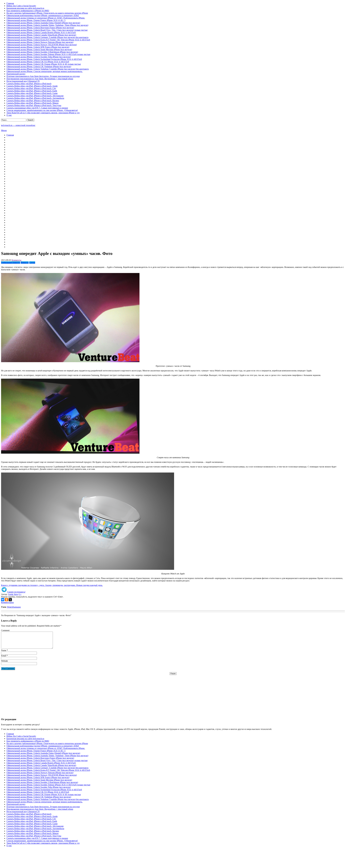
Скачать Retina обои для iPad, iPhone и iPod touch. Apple (32, 86)
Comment (5, 630)
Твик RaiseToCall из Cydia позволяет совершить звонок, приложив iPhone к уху (43, 113)
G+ (20, 594)
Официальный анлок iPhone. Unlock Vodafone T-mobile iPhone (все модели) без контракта (47, 69)
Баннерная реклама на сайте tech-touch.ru (25, 8)
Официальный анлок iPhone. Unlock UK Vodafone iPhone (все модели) (38, 66)
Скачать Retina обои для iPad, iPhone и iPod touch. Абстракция (34, 96)
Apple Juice (13, 594)
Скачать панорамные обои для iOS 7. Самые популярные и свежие (37, 108)
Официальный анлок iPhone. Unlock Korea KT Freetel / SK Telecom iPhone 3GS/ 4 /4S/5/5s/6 (48, 40)
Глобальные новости (10, 262)
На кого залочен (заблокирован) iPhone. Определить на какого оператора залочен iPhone (47, 13)
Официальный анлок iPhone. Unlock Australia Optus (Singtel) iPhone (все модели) (43, 23)
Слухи (32, 262)
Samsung (17, 607)
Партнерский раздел (15, 74)
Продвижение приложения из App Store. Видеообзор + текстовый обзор (39, 79)
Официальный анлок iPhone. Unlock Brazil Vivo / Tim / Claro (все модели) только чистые (47, 30)
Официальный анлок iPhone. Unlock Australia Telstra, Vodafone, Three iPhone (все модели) (47, 25)
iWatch (10, 607)
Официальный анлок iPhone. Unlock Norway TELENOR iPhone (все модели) (41, 44)
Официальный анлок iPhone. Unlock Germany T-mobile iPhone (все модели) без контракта (47, 37)
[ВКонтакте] (2, 599)
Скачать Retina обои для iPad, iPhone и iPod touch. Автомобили (35, 98)
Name (3, 650)
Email (3, 655)
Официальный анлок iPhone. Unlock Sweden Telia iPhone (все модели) (38, 57)
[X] (10, 599)
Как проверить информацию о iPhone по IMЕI (27, 10)
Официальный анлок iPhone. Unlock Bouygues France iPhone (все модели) (40, 27)
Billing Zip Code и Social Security (21, 6)
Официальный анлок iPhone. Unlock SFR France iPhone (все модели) (37, 47)
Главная (10, 3)
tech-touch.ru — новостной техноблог (18, 125)
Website (4, 661)
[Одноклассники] (6, 599)
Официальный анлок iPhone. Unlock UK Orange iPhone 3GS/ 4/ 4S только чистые (43, 64)
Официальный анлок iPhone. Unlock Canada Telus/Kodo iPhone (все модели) (41, 35)
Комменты (16, 260)
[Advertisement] (173, 694)
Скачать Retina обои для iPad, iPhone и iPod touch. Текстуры (33, 105)
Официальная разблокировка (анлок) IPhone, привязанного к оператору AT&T (42, 15)
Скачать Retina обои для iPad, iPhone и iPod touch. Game (32, 93)
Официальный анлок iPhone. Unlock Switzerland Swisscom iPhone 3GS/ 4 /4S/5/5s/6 (44, 59)
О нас (9, 115)
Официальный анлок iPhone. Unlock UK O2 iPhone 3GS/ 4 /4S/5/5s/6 (37, 62)
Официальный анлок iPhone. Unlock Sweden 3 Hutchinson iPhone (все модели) (42, 52)
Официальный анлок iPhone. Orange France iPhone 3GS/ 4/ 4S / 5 (35, 20)
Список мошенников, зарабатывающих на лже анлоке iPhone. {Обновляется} (42, 110)
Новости (25, 262)
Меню (4, 130)
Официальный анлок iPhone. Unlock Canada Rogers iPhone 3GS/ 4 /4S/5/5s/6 (41, 32)
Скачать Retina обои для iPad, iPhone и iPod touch (28, 83)
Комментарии (7, 602)
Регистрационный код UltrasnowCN (23, 81)
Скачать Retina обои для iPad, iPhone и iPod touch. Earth (31, 91)
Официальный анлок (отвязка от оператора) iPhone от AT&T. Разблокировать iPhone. (45, 18)
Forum (173, 674)
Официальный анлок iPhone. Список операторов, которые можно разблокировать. (44, 71)
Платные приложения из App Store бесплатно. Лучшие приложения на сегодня (43, 76)
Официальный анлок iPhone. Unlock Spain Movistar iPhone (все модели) (39, 49)
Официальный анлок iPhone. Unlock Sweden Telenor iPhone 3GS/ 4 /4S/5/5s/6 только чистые (48, 54)
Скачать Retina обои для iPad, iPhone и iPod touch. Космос (32, 100)
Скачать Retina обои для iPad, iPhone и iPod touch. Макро (32, 103)
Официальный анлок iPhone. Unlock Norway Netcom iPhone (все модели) (39, 42)
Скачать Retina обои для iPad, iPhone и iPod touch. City (31, 88)
